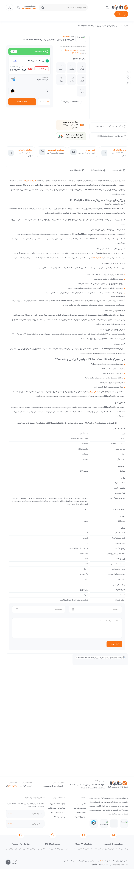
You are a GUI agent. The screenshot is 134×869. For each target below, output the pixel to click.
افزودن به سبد (22, 101)
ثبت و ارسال (114, 644)
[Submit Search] (42, 7)
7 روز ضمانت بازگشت (57, 812)
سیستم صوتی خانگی (71, 50)
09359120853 (26, 786)
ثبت (10, 813)
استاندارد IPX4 (98, 258)
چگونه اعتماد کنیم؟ (57, 803)
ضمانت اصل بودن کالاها (56, 808)
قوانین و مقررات (80, 816)
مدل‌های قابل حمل (29, 180)
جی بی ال (66, 36)
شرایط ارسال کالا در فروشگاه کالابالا (110, 136)
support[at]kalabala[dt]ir (53, 786)
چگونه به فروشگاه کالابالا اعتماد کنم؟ (109, 126)
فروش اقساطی (80, 812)
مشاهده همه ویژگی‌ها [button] (71, 101)
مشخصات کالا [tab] (96, 170)
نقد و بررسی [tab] (117, 170)
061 (11, 786)
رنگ (46, 90)
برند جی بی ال (94, 391)
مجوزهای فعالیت (80, 808)
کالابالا (126, 26)
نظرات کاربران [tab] (75, 170)
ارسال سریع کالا (59, 816)
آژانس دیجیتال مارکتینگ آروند (101, 864)
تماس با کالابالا (81, 803)
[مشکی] (13, 91)
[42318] (128, 72)
